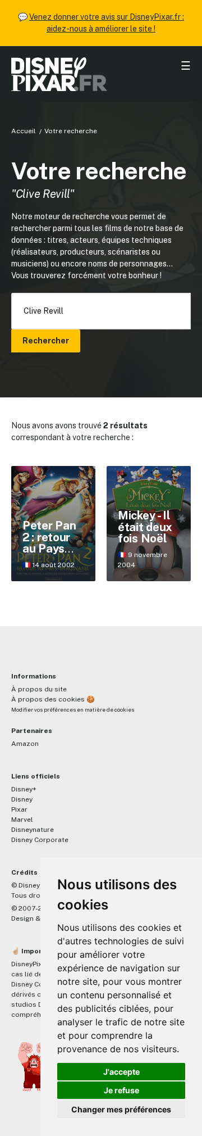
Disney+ (23, 789)
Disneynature (32, 830)
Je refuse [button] (121, 1090)
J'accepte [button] (121, 1071)
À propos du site (39, 689)
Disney (22, 799)
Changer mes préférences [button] (121, 1109)
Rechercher (45, 340)
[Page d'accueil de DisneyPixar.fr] (101, 74)
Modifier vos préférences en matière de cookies (72, 710)
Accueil (23, 131)
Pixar (19, 809)
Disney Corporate (39, 840)
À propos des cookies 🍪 (53, 699)
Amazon (25, 744)
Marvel (22, 819)
